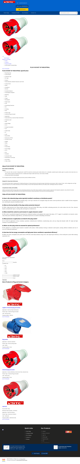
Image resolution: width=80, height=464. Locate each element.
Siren (43, 440)
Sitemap (27, 439)
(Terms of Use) (22, 458)
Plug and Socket (8, 63)
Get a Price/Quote (5, 68)
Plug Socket (5, 339)
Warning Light (44, 437)
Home (6, 60)
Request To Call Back (6, 59)
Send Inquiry (23, 9)
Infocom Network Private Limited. (21, 460)
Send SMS (45, 453)
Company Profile (15, 12)
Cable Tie (44, 435)
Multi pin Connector (46, 433)
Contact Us (33, 12)
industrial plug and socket (8, 369)
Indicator (44, 431)
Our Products (25, 12)
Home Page (6, 12)
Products (7, 62)
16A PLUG (4, 406)
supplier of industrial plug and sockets (11, 307)
